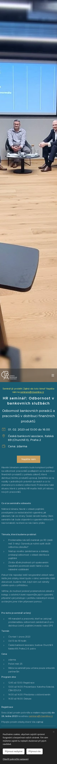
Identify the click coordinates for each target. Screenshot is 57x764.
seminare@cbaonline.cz (32, 392)
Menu (53, 375)
